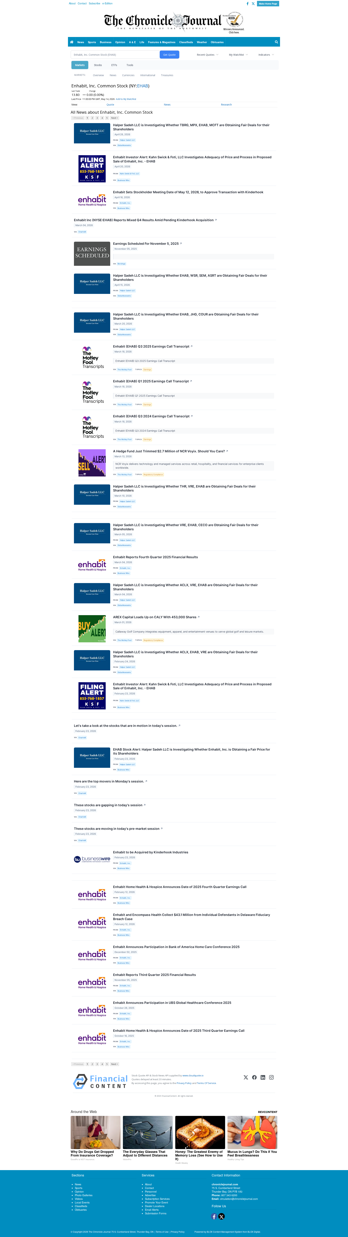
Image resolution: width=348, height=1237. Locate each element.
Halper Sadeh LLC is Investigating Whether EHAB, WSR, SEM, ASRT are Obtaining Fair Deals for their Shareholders (190, 278)
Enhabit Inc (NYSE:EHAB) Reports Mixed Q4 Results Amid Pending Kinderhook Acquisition (145, 220)
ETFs (114, 65)
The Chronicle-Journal (100, 1231)
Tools (130, 65)
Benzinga (121, 264)
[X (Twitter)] (246, 1081)
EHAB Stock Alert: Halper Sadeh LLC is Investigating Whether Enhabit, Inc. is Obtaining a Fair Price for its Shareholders (191, 751)
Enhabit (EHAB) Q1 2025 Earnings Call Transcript (152, 381)
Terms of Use (162, 1231)
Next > (114, 117)
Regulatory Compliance (153, 475)
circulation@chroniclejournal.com (239, 1199)
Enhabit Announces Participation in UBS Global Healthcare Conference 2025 (172, 1003)
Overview (98, 75)
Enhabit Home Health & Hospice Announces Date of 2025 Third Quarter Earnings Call (179, 1030)
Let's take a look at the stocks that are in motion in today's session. (127, 726)
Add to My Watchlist (126, 99)
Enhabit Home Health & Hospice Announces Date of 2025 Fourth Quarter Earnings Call (179, 887)
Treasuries (167, 75)
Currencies (128, 75)
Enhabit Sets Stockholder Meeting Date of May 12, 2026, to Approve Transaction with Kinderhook (188, 192)
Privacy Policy (184, 1083)
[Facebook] (254, 1081)
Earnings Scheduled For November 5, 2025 (147, 243)
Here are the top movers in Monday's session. (111, 781)
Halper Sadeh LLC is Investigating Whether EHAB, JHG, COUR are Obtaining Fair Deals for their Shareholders (186, 316)
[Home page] (174, 22)
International (147, 75)
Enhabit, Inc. (125, 203)
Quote (110, 104)
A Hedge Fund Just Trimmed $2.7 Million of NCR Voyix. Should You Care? (170, 451)
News (113, 75)
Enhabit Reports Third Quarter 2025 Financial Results (154, 975)
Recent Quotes (205, 54)
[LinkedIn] (263, 1081)
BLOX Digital (254, 1231)
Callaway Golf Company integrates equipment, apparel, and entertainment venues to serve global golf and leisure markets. (190, 631)
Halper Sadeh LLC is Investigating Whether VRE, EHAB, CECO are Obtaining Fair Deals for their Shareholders (185, 527)
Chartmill (82, 232)
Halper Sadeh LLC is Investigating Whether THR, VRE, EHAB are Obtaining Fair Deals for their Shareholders (184, 488)
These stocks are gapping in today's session (110, 805)
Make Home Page (268, 3)
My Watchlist (236, 54)
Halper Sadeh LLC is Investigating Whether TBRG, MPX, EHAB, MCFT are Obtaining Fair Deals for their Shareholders (191, 127)
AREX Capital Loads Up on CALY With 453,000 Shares (156, 617)
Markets (80, 65)
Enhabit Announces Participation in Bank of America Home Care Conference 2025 (176, 947)
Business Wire (123, 180)
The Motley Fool (124, 370)
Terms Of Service (206, 1083)
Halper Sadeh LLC (127, 140)
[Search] (276, 42)
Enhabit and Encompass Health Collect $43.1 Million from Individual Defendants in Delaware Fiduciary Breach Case (191, 917)
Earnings (147, 370)
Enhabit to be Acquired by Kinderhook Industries (150, 852)
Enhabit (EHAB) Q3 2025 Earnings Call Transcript (153, 346)
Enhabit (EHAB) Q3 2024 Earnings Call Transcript (153, 416)
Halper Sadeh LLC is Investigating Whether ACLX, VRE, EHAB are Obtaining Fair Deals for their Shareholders (185, 587)
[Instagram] (271, 1081)
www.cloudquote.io (193, 1075)
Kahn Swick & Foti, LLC (129, 174)
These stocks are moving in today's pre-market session (118, 829)
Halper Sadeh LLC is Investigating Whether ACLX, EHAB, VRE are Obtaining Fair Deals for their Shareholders (185, 654)
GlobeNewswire (124, 145)
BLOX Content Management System (224, 1231)
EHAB (142, 86)
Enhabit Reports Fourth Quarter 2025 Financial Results (155, 557)
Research (226, 104)
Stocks (98, 65)
